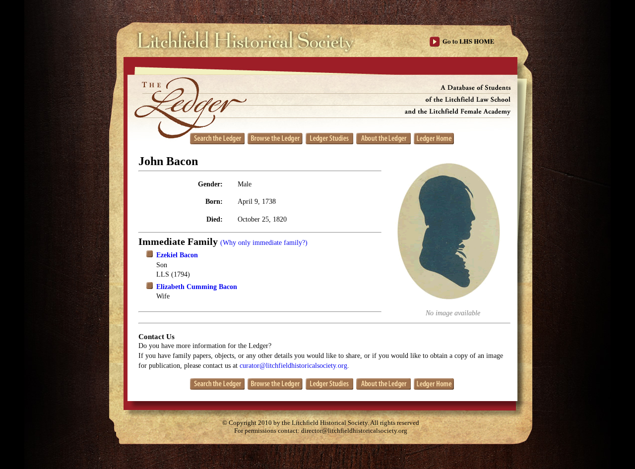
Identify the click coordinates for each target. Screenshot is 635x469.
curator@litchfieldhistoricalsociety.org (293, 365)
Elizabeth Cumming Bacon (196, 287)
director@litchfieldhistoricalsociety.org (354, 430)
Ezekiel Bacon (177, 255)
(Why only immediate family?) (264, 242)
